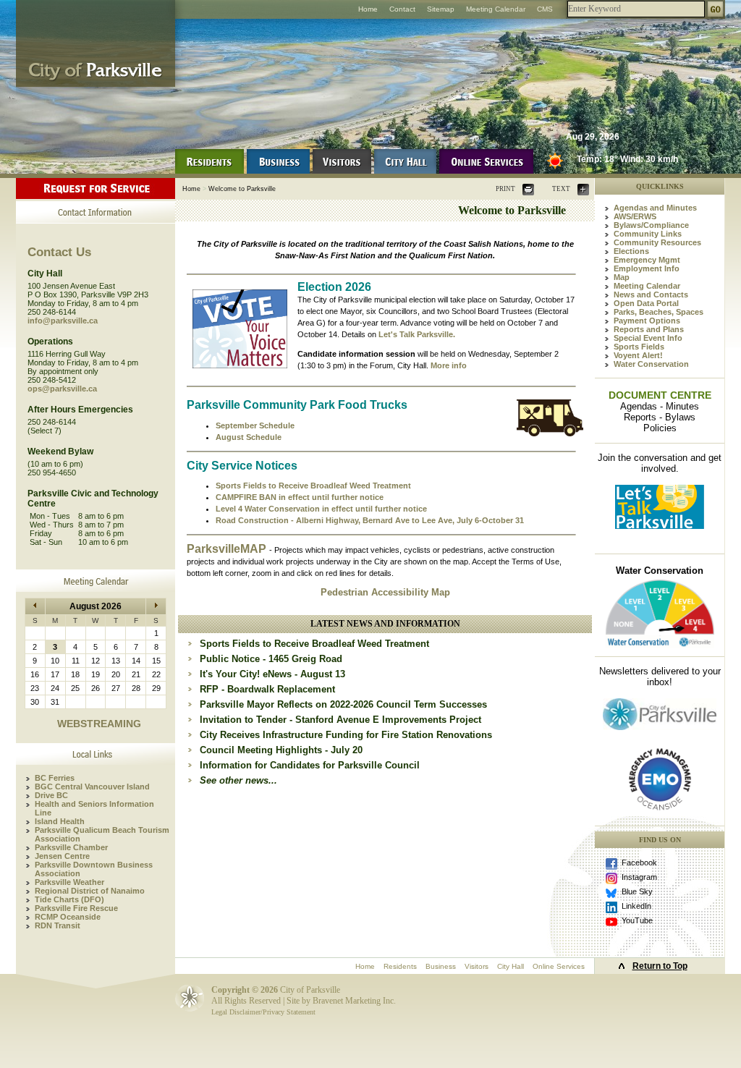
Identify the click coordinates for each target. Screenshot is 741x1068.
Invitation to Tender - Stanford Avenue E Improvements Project (340, 719)
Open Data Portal (646, 303)
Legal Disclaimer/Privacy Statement (263, 1012)
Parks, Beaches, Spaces (658, 312)
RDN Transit (57, 925)
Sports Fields (639, 346)
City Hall (510, 966)
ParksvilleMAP (228, 549)
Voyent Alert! (638, 355)
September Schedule (255, 425)
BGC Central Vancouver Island (92, 786)
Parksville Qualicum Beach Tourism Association (102, 834)
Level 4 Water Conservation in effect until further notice (321, 508)
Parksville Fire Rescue (76, 908)
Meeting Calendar (495, 9)
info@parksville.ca (62, 320)
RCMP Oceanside (68, 916)
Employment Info (646, 268)
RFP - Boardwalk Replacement (267, 689)
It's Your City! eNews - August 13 (272, 674)
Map (622, 277)
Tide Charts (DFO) (69, 899)
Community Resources (657, 242)
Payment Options (647, 320)
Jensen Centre (62, 856)
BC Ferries (55, 778)
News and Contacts (651, 294)
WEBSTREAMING (99, 723)
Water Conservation (651, 364)
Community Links (648, 233)
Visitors (476, 966)
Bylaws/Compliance (651, 225)
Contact (402, 9)
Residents (400, 966)
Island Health (60, 821)
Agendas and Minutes (655, 207)
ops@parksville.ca (62, 388)
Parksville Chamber (71, 847)
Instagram (639, 877)
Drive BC (51, 795)
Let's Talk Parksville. (416, 334)
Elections (631, 251)
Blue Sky (637, 891)
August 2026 (95, 606)
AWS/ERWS (635, 216)
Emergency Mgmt (647, 259)
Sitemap (440, 9)
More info (449, 365)
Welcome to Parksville (242, 188)
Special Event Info (648, 338)
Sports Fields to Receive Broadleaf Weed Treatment (313, 485)
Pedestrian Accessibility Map (385, 592)
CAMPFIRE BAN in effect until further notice (300, 497)
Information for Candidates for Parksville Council (310, 765)
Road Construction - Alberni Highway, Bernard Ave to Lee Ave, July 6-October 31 (370, 520)
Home (368, 9)
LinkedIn (636, 906)
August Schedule (248, 437)
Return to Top (659, 966)
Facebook (639, 862)
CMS (545, 9)
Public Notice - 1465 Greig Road (271, 658)
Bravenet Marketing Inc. (354, 1001)
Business (440, 966)
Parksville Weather (69, 882)
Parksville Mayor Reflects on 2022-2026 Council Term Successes (343, 704)
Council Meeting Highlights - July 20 (281, 750)
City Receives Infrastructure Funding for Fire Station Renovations (346, 734)
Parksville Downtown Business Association (94, 869)
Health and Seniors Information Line (94, 808)
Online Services (559, 966)
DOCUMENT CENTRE (660, 395)
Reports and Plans (649, 329)
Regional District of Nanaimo (90, 890)
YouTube (637, 920)
